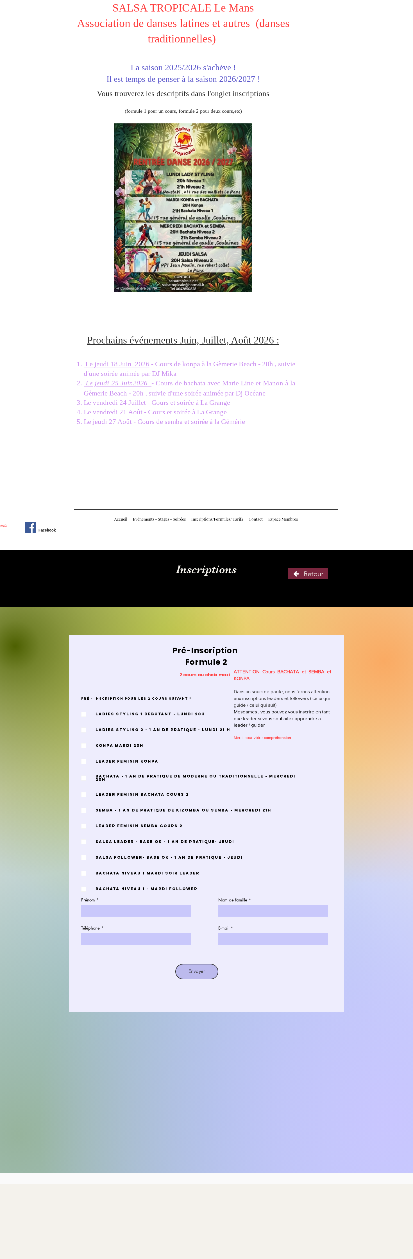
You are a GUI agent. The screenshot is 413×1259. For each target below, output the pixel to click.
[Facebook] (30, 527)
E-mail (223, 928)
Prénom (88, 900)
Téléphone (90, 928)
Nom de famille (232, 900)
